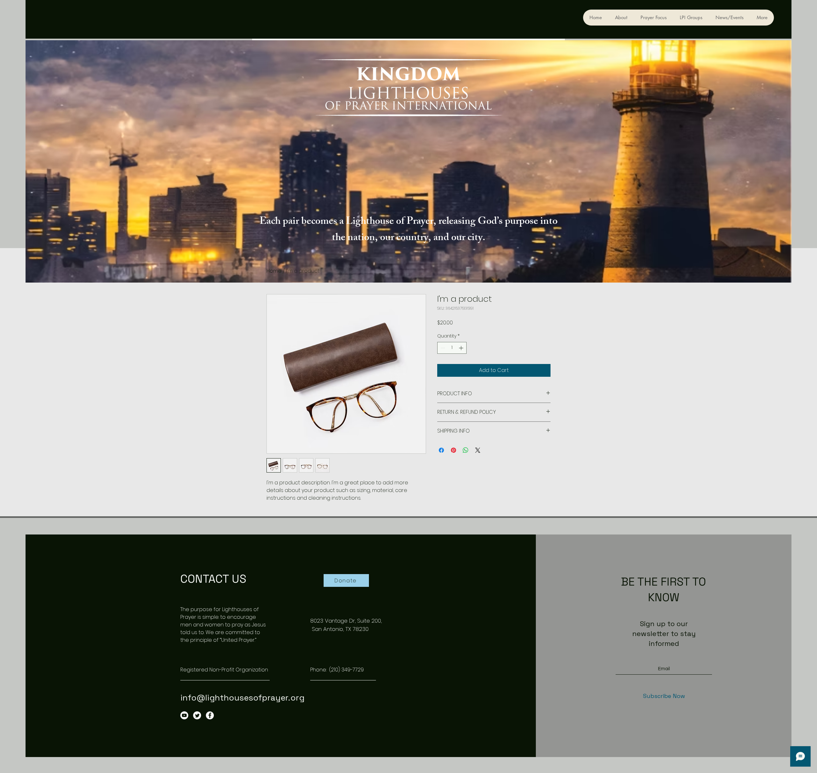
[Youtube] (184, 715)
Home (273, 271)
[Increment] (462, 347)
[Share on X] (478, 450)
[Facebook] (210, 715)
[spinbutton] (452, 347)
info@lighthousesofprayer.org (242, 697)
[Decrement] (442, 347)
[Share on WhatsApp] (465, 450)
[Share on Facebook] (441, 450)
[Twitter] (197, 715)
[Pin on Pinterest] (453, 450)
